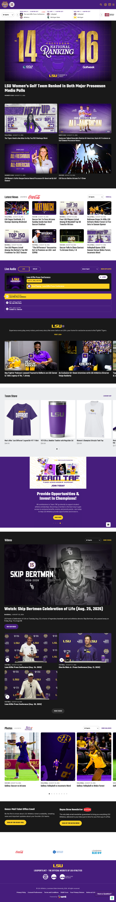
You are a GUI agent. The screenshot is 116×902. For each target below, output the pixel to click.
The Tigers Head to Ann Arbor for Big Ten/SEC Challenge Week (26, 138)
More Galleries (106, 724)
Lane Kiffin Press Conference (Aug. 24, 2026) (23, 663)
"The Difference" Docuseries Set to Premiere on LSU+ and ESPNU (44, 250)
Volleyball (8, 135)
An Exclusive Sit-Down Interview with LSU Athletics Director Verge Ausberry (84, 374)
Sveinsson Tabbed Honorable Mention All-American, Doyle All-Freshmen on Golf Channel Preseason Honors (84, 139)
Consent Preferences (35, 892)
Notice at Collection (92, 892)
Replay (35, 269)
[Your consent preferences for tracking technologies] (112, 898)
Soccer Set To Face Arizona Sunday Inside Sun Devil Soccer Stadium (43, 222)
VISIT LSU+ (58, 334)
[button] (17, 14)
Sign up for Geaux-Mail (15, 818)
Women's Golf (9, 95)
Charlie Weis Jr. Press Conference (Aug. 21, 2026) (79, 663)
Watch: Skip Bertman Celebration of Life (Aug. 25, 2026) (53, 604)
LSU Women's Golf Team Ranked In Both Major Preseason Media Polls (55, 88)
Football (35, 245)
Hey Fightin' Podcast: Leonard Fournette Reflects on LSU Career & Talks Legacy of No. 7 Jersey (31, 374)
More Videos (107, 535)
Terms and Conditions (51, 892)
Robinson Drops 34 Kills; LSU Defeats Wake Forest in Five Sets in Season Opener (99, 222)
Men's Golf (62, 135)
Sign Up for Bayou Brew (70, 819)
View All (108, 197)
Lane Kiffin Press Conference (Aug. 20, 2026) (23, 700)
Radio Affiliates (106, 269)
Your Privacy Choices (77, 892)
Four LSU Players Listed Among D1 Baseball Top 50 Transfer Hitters (70, 222)
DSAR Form (64, 892)
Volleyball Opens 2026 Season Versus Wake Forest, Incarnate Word (99, 250)
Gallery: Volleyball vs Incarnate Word (56, 781)
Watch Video (11, 622)
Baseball (63, 217)
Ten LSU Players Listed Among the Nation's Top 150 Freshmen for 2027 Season (16, 250)
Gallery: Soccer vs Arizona (15, 781)
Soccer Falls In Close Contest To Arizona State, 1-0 (72, 248)
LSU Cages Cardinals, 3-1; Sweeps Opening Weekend (16, 220)
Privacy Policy (21, 892)
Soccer (61, 175)
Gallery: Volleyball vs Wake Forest (90, 781)
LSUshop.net (107, 396)
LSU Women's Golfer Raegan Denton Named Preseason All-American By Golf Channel (31, 180)
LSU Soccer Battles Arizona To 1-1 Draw (72, 179)
